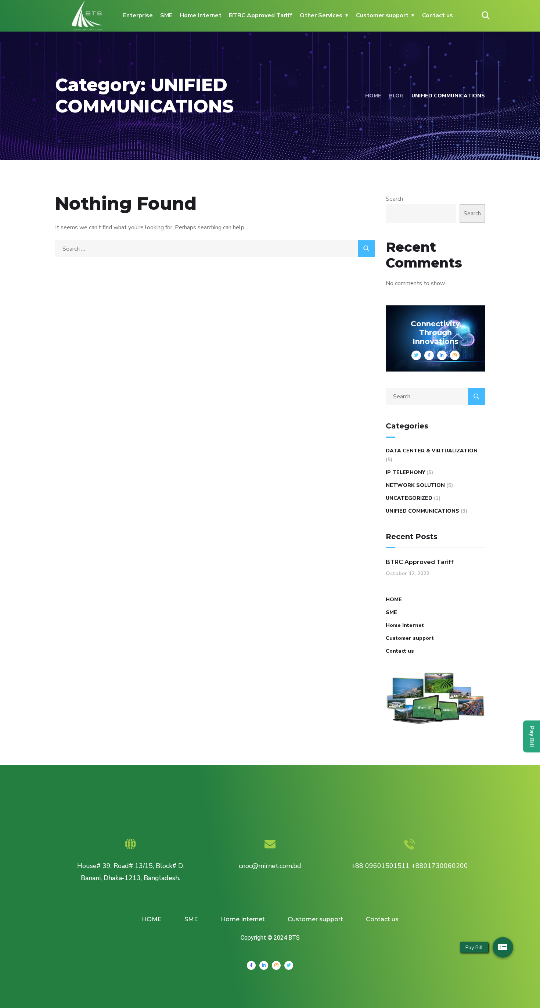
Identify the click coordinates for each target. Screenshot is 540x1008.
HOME (394, 599)
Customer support (382, 15)
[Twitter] (288, 965)
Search (394, 199)
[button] (503, 947)
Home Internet (201, 15)
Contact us (437, 15)
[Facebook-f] (251, 965)
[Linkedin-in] (263, 965)
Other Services (321, 15)
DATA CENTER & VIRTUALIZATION (432, 450)
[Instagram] (276, 965)
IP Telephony (405, 472)
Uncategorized (409, 498)
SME (166, 15)
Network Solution (415, 485)
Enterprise (138, 15)
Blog (396, 95)
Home (373, 95)
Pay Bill (531, 736)
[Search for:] (215, 249)
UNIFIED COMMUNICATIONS (422, 510)
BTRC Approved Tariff (260, 15)
